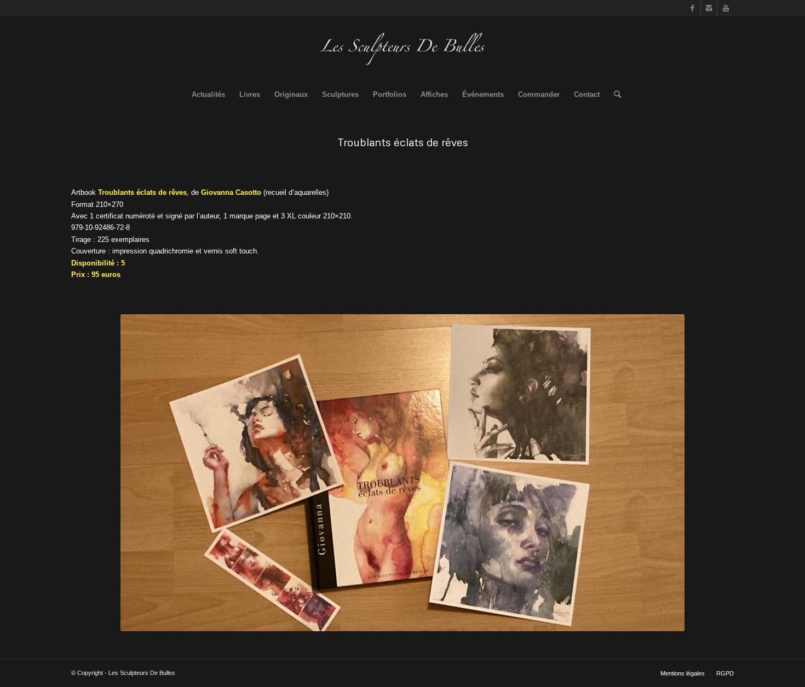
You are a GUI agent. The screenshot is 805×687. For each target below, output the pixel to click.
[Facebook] (692, 8)
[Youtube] (725, 8)
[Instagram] (709, 8)
